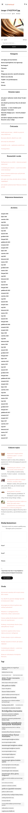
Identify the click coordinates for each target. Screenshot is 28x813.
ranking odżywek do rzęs (8, 797)
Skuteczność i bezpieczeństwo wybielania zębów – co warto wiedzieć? (15, 455)
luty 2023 (3, 282)
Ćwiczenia (4, 68)
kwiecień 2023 (5, 279)
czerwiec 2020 (5, 336)
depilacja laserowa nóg (7, 672)
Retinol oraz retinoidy (7, 77)
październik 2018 (5, 378)
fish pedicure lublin (8, 686)
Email (3, 553)
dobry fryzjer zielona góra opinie (9, 682)
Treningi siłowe (5, 148)
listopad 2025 (4, 239)
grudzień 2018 (5, 372)
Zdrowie (3, 85)
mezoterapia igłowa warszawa (9, 767)
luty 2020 (3, 347)
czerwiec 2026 (5, 219)
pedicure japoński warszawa (11, 789)
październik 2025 (5, 242)
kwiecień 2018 (5, 395)
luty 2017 (3, 435)
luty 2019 (3, 367)
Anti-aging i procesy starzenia (9, 60)
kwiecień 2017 (5, 429)
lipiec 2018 (4, 387)
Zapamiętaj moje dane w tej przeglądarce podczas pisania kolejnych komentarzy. (12, 572)
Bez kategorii (4, 65)
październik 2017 (5, 412)
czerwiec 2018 (5, 390)
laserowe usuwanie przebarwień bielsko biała (11, 719)
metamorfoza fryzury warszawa (11, 732)
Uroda (2, 82)
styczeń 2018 (4, 404)
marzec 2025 (4, 262)
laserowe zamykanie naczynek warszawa (12, 724)
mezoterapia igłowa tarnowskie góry (10, 764)
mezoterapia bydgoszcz (8, 754)
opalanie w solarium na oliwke (9, 785)
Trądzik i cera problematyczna (9, 79)
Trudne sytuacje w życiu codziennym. (11, 637)
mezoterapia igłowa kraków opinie (11, 761)
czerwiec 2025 (5, 253)
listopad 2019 (4, 355)
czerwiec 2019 (5, 361)
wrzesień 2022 (5, 293)
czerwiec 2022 (5, 296)
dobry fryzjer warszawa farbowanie (11, 679)
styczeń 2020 (4, 350)
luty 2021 (3, 316)
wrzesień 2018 (5, 381)
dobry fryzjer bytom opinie (18, 675)
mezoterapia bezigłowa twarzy (9, 751)
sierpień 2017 (4, 418)
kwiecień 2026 (5, 225)
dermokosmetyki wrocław (6, 675)
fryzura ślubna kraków (8, 691)
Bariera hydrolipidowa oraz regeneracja (11, 62)
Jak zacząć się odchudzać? (8, 141)
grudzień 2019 (5, 353)
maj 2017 (3, 426)
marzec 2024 (4, 270)
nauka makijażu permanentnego (7, 782)
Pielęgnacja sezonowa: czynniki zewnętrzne (12, 74)
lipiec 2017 (4, 421)
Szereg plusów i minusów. (14, 491)
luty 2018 (3, 401)
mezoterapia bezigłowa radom (12, 745)
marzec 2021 (4, 313)
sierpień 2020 (4, 330)
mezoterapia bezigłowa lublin (9, 742)
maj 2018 (3, 392)
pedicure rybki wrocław (7, 791)
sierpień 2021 (4, 304)
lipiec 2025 (4, 250)
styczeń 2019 (4, 370)
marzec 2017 (4, 432)
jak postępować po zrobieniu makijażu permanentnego (11, 701)
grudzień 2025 (5, 236)
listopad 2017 (4, 409)
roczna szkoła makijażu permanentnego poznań (11, 804)
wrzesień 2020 (5, 327)
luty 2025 (3, 265)
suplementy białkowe (8, 811)
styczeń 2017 (4, 438)
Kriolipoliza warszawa (12, 711)
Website (3, 561)
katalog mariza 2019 (8, 705)
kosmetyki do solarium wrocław (11, 708)
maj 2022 (3, 299)
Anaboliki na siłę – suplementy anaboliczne (12, 145)
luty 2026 (3, 231)
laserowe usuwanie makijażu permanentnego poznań (10, 714)
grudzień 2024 (5, 267)
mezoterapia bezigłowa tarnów (11, 748)
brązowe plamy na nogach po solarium (10, 668)
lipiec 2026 (4, 216)
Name (3, 545)
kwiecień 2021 (5, 310)
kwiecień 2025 (5, 259)
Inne (2, 71)
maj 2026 (3, 222)
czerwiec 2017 (5, 424)
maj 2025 (3, 256)
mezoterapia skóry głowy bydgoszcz (10, 774)
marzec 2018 (4, 398)
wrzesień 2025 (5, 245)
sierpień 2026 (4, 213)
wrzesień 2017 (5, 415)
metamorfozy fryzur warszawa (10, 736)
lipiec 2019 (4, 358)
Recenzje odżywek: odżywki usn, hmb (11, 138)
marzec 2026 (4, 228)
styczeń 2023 (4, 284)
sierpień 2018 (4, 384)
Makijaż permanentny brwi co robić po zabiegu (11, 728)
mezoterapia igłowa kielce (8, 757)
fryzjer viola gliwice (6, 688)
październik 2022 (5, 290)
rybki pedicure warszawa (8, 808)
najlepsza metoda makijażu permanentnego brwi (12, 779)
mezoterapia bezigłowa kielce (10, 739)
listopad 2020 (4, 321)
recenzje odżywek (6, 800)
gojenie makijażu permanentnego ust (10, 694)
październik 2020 (5, 324)
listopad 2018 (4, 375)
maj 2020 (3, 338)
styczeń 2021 (4, 319)
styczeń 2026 (4, 233)
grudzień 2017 (5, 407)
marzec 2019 (4, 364)
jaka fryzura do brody (9, 698)
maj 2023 (3, 276)
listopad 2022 (4, 287)
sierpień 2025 (4, 248)
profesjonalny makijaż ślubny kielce (12, 795)
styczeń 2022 (4, 302)
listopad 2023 (4, 273)
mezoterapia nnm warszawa (10, 771)
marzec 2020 (4, 344)
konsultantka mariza (19, 705)
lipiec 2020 (4, 333)
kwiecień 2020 (5, 341)
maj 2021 (3, 307)
